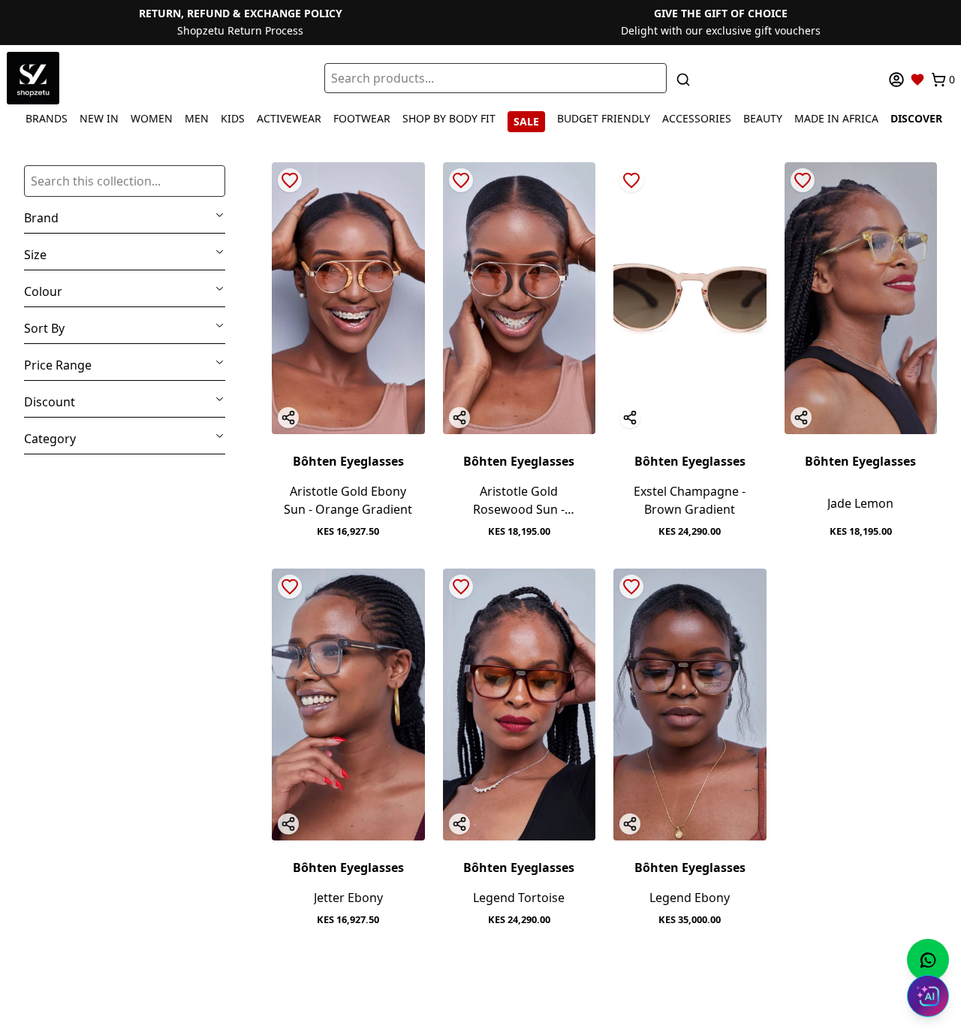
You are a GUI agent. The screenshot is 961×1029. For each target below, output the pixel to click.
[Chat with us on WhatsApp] (928, 960)
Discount (49, 402)
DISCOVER (916, 118)
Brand (41, 218)
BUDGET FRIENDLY (603, 118)
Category (50, 438)
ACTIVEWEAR (289, 118)
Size (35, 254)
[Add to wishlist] (290, 180)
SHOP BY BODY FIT (449, 118)
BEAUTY (762, 118)
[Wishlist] (917, 79)
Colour (43, 291)
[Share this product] (288, 417)
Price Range (58, 365)
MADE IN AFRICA (836, 118)
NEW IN (99, 118)
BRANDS (47, 118)
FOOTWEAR (361, 118)
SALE (526, 121)
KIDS (233, 118)
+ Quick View (348, 418)
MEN (197, 118)
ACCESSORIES (696, 118)
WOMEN (152, 118)
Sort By (44, 328)
